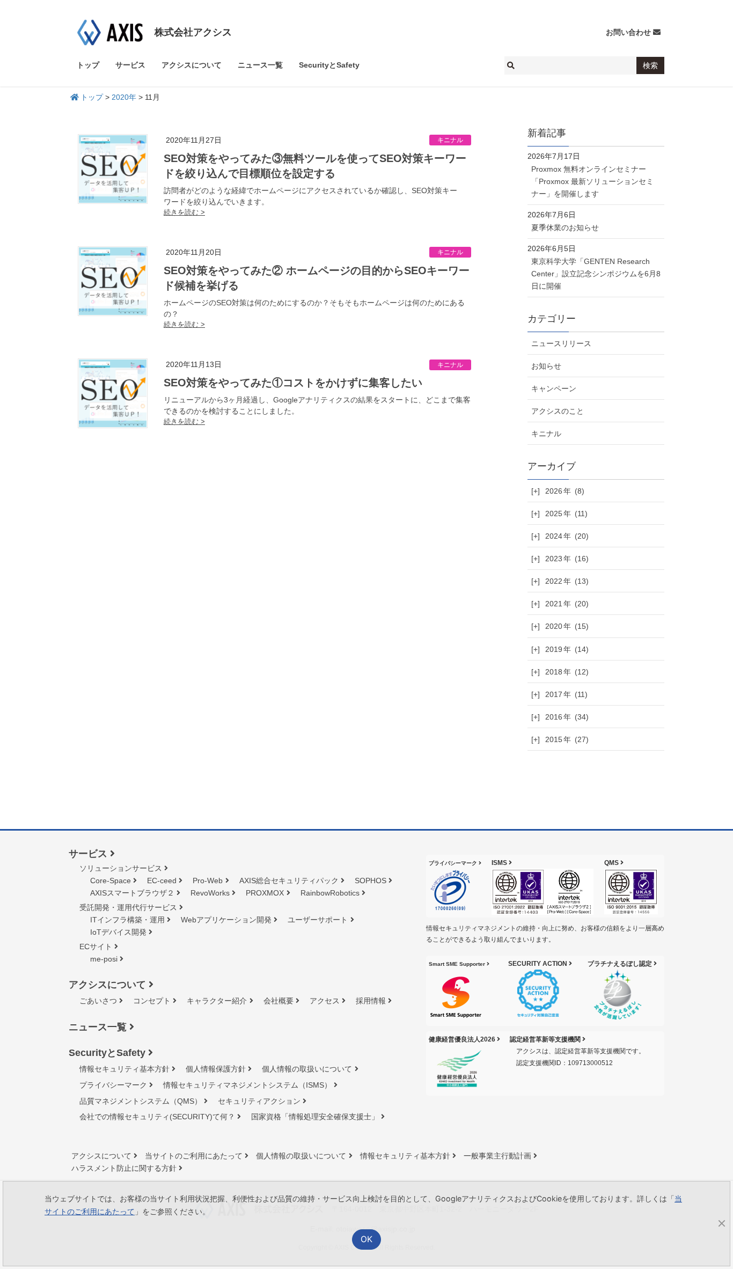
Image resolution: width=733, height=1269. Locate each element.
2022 (567, 581)
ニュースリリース (561, 343)
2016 (567, 717)
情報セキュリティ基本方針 (124, 1069)
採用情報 (371, 1000)
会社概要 (278, 1000)
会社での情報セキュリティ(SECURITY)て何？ (157, 1116)
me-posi (104, 959)
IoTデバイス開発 (118, 932)
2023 (567, 558)
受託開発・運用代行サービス (128, 907)
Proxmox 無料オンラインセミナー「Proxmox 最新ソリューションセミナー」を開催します (592, 181)
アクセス (325, 1000)
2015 (567, 739)
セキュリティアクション (259, 1101)
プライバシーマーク (113, 1085)
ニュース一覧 (98, 1027)
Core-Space (110, 880)
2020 (567, 626)
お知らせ (546, 366)
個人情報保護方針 (216, 1069)
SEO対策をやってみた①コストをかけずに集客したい (293, 382)
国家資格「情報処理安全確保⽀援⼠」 (315, 1116)
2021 (567, 603)
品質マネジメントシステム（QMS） (140, 1101)
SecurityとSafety (107, 1052)
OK (367, 1239)
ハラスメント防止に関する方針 (124, 1168)
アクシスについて (107, 984)
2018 (567, 671)
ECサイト (95, 946)
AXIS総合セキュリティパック (289, 880)
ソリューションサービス (120, 868)
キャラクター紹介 (217, 1000)
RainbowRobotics (330, 893)
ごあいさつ (98, 1000)
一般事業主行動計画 (497, 1155)
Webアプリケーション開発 (226, 919)
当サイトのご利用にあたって (194, 1155)
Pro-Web (208, 880)
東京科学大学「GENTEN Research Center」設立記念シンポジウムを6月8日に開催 (596, 273)
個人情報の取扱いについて (307, 1069)
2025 (566, 513)
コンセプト (152, 1000)
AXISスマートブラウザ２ (132, 893)
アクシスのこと (557, 411)
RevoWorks (210, 893)
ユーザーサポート (318, 919)
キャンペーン (553, 388)
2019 (567, 649)
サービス (88, 853)
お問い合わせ (628, 32)
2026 (564, 491)
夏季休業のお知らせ (565, 227)
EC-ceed (162, 880)
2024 (567, 536)
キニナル (450, 140)
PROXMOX (265, 893)
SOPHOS (370, 880)
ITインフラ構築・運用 (127, 919)
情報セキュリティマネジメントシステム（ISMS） (247, 1085)
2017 (566, 694)
